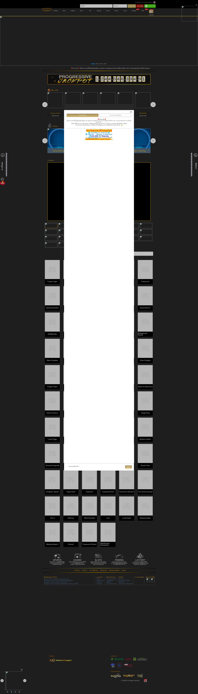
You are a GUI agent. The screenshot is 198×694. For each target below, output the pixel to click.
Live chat (94, 136)
